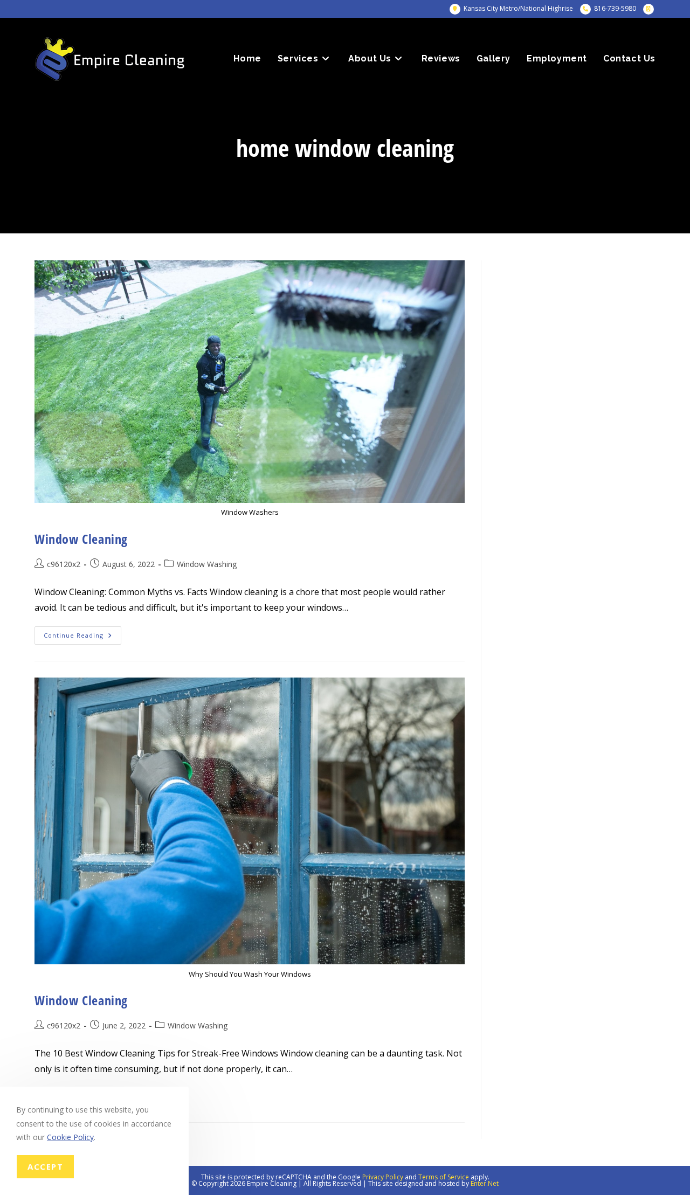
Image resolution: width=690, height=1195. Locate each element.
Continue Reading (82, 637)
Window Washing (207, 564)
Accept (45, 1166)
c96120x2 (63, 564)
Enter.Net (485, 1183)
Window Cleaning (81, 539)
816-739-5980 (615, 8)
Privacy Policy (382, 1177)
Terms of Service (443, 1177)
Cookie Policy (70, 1137)
